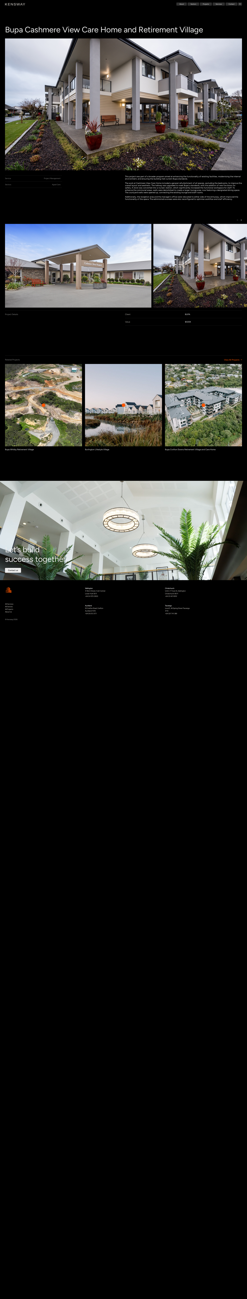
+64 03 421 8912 (171, 596)
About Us (8, 612)
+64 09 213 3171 (91, 614)
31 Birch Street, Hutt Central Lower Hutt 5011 (95, 592)
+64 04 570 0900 (91, 596)
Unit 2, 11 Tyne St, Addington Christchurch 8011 (175, 592)
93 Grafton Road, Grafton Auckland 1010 (94, 609)
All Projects (9, 609)
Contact (231, 4)
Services (219, 4)
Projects (206, 4)
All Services (9, 604)
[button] (238, 220)
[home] (15, 4)
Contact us (13, 570)
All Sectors (9, 607)
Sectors (193, 4)
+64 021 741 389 (171, 614)
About (181, 4)
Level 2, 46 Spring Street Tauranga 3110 (177, 609)
